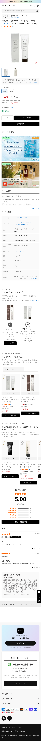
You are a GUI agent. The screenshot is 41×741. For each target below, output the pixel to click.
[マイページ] (34, 6)
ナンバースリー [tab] (31, 369)
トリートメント (6, 23)
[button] (7, 26)
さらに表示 (33, 82)
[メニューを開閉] (3, 6)
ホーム (4, 604)
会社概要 (22, 731)
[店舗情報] (31, 6)
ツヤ (28, 23)
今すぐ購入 (20, 124)
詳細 (30, 1)
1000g (11, 91)
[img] (6, 534)
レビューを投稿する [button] (20, 522)
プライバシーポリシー (16, 728)
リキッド (15, 23)
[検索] (37, 11)
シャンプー (10, 329)
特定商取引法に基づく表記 (10, 731)
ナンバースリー (12, 604)
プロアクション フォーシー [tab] (13, 369)
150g (4, 91)
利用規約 (4, 728)
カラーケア (22, 23)
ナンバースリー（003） (21, 218)
